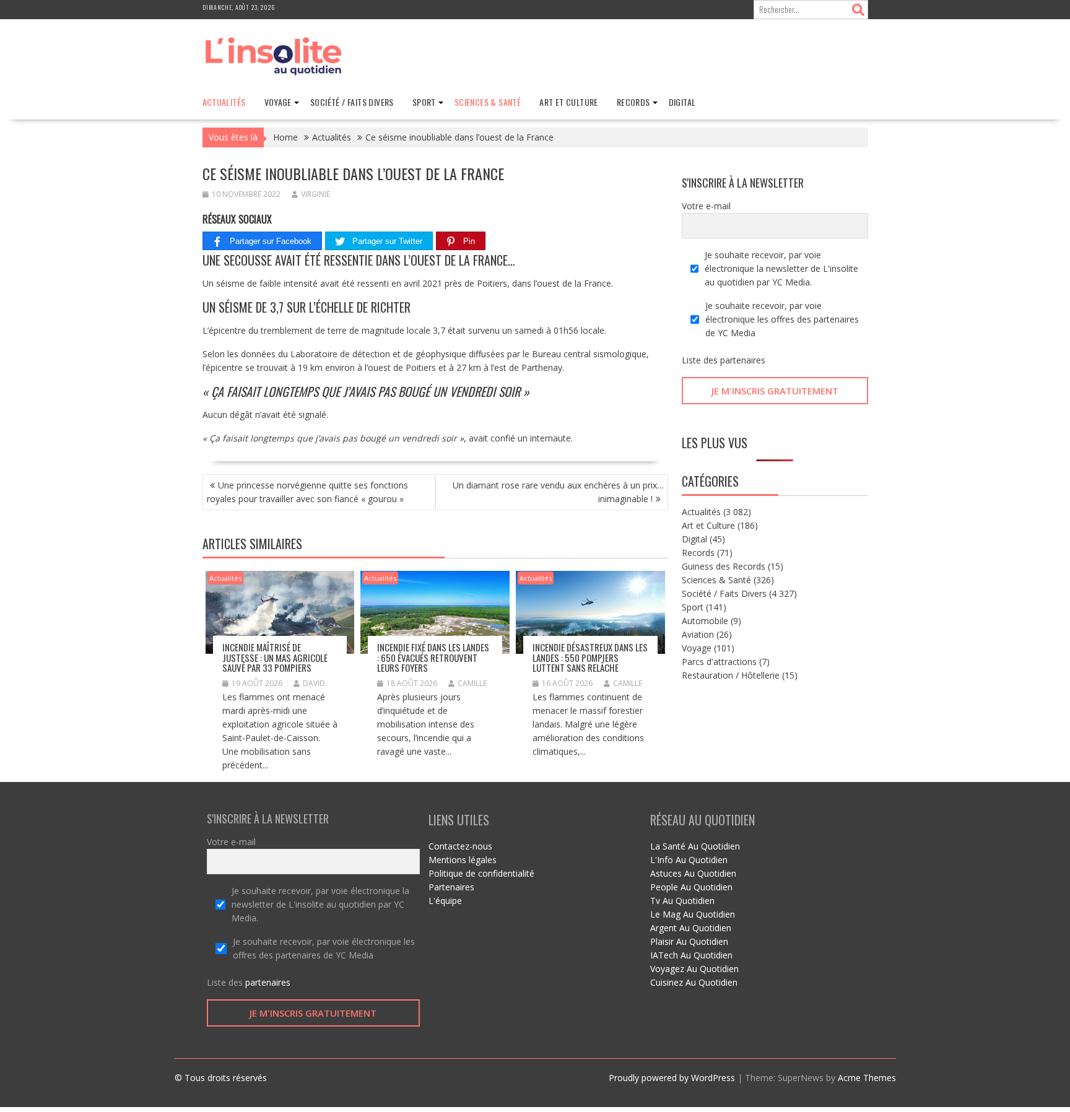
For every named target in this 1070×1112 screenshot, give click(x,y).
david (314, 683)
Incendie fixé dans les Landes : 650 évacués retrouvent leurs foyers (433, 657)
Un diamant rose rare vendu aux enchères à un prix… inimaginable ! (558, 492)
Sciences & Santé (488, 101)
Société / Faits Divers (352, 101)
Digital (682, 101)
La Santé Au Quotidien (695, 846)
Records (633, 101)
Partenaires (451, 887)
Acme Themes (867, 1078)
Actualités (224, 101)
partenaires (742, 360)
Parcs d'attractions (719, 661)
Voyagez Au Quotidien (694, 969)
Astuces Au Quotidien (693, 873)
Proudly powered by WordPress (672, 1078)
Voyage (278, 101)
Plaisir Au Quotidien (689, 941)
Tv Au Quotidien (682, 900)
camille (472, 683)
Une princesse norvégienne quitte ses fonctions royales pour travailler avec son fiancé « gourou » (307, 492)
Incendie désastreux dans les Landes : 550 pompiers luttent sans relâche (590, 657)
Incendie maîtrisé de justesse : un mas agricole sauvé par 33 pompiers (275, 657)
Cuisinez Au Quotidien (693, 982)
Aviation (698, 634)
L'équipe (445, 900)
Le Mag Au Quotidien (692, 914)
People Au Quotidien (691, 887)
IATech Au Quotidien (691, 955)
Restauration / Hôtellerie (731, 675)
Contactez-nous (460, 846)
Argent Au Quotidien (690, 928)
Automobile (705, 621)
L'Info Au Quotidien (689, 860)
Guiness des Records (723, 566)
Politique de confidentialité (481, 873)
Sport (424, 101)
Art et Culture (568, 101)
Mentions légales (462, 860)
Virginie (315, 194)
